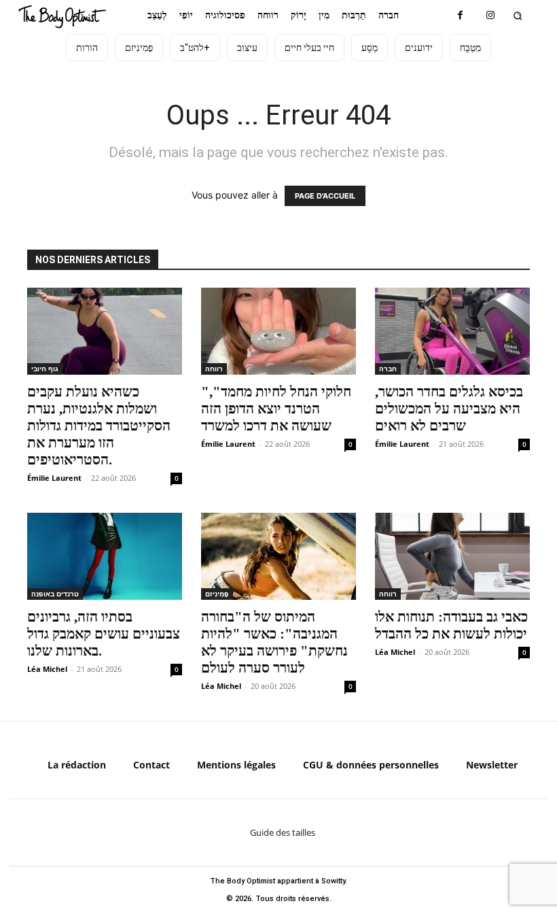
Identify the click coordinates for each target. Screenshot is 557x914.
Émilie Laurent (54, 478)
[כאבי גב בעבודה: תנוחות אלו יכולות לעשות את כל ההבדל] (452, 556)
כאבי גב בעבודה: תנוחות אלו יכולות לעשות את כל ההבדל (451, 625)
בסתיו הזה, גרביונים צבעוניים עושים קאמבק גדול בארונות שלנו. (103, 634)
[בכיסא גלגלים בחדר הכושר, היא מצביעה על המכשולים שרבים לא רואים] (452, 331)
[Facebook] (460, 15)
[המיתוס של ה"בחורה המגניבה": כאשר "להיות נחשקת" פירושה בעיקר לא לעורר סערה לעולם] (278, 556)
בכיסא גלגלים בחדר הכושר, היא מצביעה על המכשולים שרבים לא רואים (449, 409)
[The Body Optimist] (62, 17)
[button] (518, 15)
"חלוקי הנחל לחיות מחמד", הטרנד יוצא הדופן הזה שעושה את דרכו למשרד (276, 409)
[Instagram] (491, 15)
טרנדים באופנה (55, 593)
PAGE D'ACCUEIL (325, 196)
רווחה (214, 368)
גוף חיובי (44, 368)
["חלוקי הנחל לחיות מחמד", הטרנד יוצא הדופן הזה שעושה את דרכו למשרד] (278, 331)
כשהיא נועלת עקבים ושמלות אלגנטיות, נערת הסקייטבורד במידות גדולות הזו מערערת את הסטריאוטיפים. (98, 426)
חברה (388, 368)
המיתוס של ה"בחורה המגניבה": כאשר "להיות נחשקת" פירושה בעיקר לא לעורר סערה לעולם (274, 642)
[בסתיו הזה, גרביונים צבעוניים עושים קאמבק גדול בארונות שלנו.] (104, 556)
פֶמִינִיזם (217, 593)
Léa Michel (47, 669)
